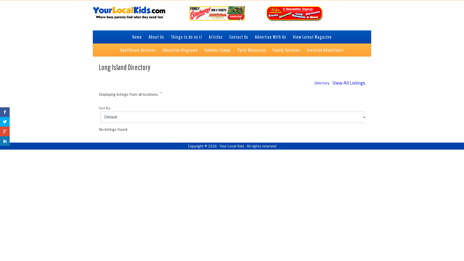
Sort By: (105, 108)
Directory (322, 83)
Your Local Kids (231, 146)
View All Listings (349, 83)
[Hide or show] (161, 93)
